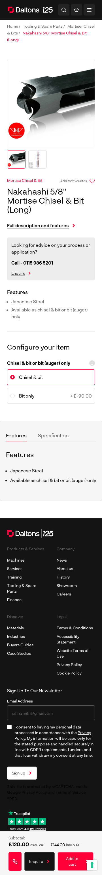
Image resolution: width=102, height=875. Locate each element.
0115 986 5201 (38, 262)
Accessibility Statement (68, 639)
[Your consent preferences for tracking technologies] (92, 865)
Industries (16, 636)
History (63, 577)
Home (13, 26)
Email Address (20, 701)
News (62, 560)
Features (16, 435)
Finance (14, 599)
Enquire (18, 273)
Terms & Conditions (75, 627)
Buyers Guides (20, 644)
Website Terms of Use (73, 653)
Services (14, 568)
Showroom (67, 585)
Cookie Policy (69, 673)
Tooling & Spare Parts (43, 26)
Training (14, 577)
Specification (53, 435)
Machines (16, 560)
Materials (15, 627)
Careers (64, 594)
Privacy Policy (69, 664)
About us (65, 568)
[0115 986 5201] (15, 861)
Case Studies (19, 653)
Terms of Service (71, 792)
